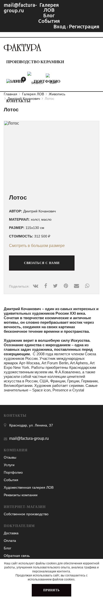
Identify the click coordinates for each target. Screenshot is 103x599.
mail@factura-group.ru (20, 7)
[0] (14, 81)
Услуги (9, 465)
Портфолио (13, 472)
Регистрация (84, 26)
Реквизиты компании (21, 495)
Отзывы (10, 457)
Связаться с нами (42, 263)
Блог (7, 548)
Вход (60, 26)
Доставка (11, 533)
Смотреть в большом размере (37, 245)
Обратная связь (17, 556)
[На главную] (22, 50)
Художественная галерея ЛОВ (29, 487)
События (11, 480)
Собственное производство (26, 514)
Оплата (10, 541)
